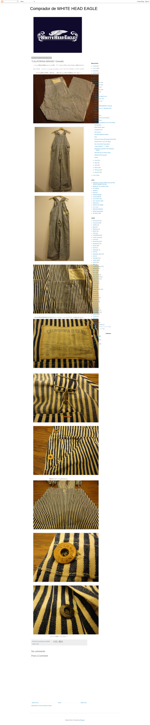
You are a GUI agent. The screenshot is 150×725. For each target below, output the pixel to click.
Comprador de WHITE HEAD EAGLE (64, 8)
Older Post (84, 702)
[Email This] (54, 641)
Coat (94, 239)
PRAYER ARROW (98, 209)
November (98, 85)
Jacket (96, 157)
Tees (95, 137)
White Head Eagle (98, 211)
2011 (94, 175)
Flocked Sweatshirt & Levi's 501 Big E (104, 122)
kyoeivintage (97, 336)
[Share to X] (58, 641)
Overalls (95, 283)
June (96, 160)
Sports (94, 304)
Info (94, 256)
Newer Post (35, 702)
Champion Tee (98, 129)
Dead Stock (96, 241)
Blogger (82, 720)
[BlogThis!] (56, 641)
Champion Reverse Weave (101, 118)
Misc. (94, 270)
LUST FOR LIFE (97, 198)
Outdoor (95, 281)
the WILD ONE (97, 213)
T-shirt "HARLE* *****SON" (101, 146)
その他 (95, 320)
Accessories (97, 115)
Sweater (95, 308)
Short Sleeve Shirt (99, 127)
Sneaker (95, 299)
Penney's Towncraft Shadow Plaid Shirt (105, 139)
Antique (95, 225)
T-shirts (95, 316)
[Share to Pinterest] (62, 641)
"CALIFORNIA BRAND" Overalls (103, 106)
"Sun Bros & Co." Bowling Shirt (102, 108)
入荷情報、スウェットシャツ (101, 326)
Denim (95, 245)
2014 (94, 75)
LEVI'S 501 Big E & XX (100, 96)
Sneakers (95, 302)
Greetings (95, 250)
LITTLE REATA (97, 196)
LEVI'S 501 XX (98, 101)
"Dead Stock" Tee (99, 98)
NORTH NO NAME (98, 205)
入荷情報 (95, 322)
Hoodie (96, 113)
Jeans (94, 262)
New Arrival (96, 275)
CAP (94, 233)
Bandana (95, 229)
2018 (94, 66)
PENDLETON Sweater (100, 155)
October (97, 87)
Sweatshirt (96, 312)
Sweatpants (96, 310)
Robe (94, 291)
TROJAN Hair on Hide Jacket (102, 152)
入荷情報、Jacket (98, 324)
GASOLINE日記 (97, 194)
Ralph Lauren (97, 289)
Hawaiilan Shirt (97, 254)
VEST (96, 110)
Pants (37, 644)
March (96, 167)
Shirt (95, 103)
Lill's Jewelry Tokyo (98, 201)
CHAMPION (96, 235)
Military (95, 268)
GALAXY (95, 192)
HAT (94, 252)
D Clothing (96, 188)
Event (94, 247)
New (94, 272)
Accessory (96, 223)
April (96, 165)
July (96, 94)
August (97, 92)
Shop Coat (96, 297)
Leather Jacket (97, 266)
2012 (94, 80)
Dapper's (95, 190)
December (98, 82)
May (96, 163)
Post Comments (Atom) (45, 705)
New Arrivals (96, 277)
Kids (94, 264)
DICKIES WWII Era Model (101, 134)
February (97, 170)
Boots (94, 231)
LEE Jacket (97, 132)
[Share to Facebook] (60, 641)
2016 (94, 71)
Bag (94, 227)
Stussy (95, 306)
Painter (95, 285)
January (97, 172)
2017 (94, 68)
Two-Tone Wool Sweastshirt (102, 144)
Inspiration (96, 258)
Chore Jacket (96, 237)
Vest (94, 318)
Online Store (96, 279)
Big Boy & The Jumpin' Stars (100, 186)
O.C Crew (95, 207)
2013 (94, 78)
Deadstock (96, 243)
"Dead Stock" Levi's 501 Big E (102, 141)
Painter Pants (98, 120)
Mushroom (96, 203)
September (98, 89)
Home (59, 702)
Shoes (94, 295)
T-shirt (94, 314)
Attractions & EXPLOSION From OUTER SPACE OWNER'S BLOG (104, 183)
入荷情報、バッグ (98, 329)
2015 (94, 73)
